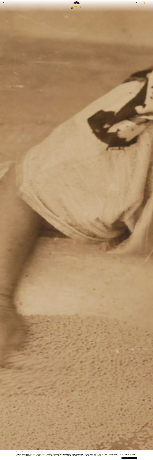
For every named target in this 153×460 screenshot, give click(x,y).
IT (138, 2)
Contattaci (25, 2)
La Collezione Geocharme (15, 2)
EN (140, 2)
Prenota (147, 2)
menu (6, 2)
